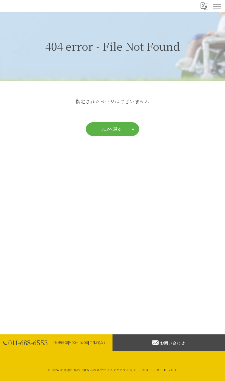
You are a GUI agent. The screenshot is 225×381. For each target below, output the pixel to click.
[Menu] (216, 6)
